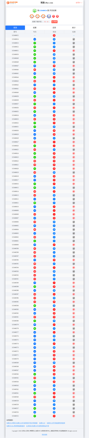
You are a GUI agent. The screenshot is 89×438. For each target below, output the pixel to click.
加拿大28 (42, 423)
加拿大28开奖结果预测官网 (56, 423)
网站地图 (44, 434)
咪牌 (55, 22)
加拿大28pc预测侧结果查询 (16, 426)
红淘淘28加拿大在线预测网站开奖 (37, 426)
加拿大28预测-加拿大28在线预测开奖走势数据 (22, 423)
